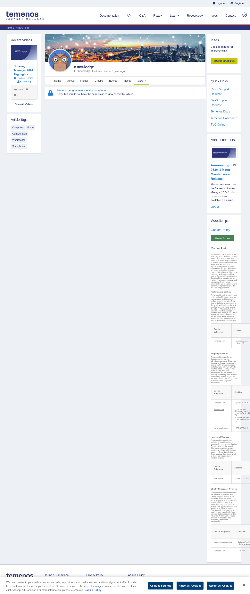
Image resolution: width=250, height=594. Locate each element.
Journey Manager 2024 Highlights (23, 70)
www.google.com (221, 428)
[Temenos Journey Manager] (25, 17)
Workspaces (18, 140)
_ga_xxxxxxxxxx (241, 341)
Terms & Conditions (57, 574)
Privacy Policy (94, 574)
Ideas (214, 15)
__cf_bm (241, 551)
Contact (231, 15)
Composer (17, 127)
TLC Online (218, 124)
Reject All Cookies (190, 585)
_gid (242, 343)
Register (239, 3)
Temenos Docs (220, 111)
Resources (194, 15)
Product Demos (24, 78)
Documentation (109, 15)
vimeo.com (218, 478)
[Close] (243, 585)
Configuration (19, 133)
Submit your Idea (224, 61)
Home (9, 28)
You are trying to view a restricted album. (82, 90)
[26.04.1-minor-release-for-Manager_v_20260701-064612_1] (224, 152)
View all (215, 206)
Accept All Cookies (220, 585)
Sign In (220, 3)
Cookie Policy (220, 230)
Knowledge (84, 67)
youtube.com (219, 410)
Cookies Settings (222, 238)
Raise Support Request (220, 91)
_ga (237, 343)
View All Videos (24, 104)
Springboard (19, 146)
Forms (30, 127)
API (129, 15)
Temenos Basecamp (224, 118)
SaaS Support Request (220, 102)
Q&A (142, 15)
